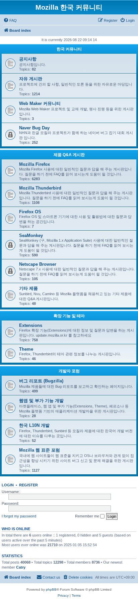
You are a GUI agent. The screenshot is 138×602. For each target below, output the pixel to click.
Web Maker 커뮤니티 (40, 103)
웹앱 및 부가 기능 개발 (41, 400)
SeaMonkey (31, 235)
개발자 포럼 (69, 371)
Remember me (87, 516)
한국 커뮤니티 (69, 49)
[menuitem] (10, 20)
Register (28, 485)
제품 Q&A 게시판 (69, 154)
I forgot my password (19, 516)
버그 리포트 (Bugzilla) (41, 380)
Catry (20, 567)
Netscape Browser (37, 264)
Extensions (30, 325)
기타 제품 (28, 288)
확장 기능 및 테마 (69, 316)
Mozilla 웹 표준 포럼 (39, 450)
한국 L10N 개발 (34, 425)
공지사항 (28, 59)
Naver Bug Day (34, 127)
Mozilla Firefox (34, 164)
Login (8, 485)
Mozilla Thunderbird (40, 188)
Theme (26, 349)
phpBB (51, 589)
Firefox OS (30, 211)
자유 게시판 (30, 78)
